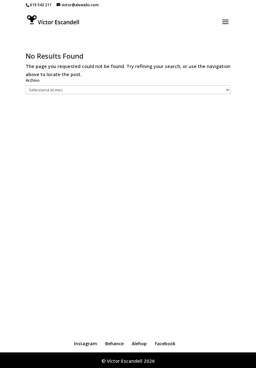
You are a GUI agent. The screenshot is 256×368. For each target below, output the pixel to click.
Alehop (139, 343)
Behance (114, 343)
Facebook (165, 343)
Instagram (85, 343)
